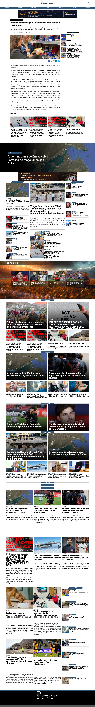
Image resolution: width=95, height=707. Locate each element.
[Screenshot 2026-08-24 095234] (75, 126)
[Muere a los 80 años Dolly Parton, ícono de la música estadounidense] (9, 249)
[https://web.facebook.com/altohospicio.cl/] (38, 699)
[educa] (68, 195)
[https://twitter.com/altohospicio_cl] (43, 699)
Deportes (15, 271)
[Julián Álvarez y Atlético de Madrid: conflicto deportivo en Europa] (68, 214)
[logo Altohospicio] (47, 4)
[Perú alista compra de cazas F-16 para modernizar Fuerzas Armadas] (9, 234)
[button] (14, 114)
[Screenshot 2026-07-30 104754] (63, 55)
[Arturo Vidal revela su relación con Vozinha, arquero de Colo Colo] (9, 241)
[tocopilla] (65, 680)
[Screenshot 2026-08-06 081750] (63, 49)
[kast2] (68, 205)
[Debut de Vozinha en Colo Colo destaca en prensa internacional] (68, 186)
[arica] (65, 667)
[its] (65, 630)
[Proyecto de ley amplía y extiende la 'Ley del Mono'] (65, 617)
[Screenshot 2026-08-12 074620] (63, 43)
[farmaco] (65, 655)
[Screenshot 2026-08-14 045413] (63, 37)
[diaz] (65, 592)
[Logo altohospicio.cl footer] (47, 696)
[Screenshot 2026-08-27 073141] (38, 126)
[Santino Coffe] (47, 180)
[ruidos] (65, 604)
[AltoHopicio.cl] (7, 3)
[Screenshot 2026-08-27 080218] (19, 126)
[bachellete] (68, 223)
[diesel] (65, 642)
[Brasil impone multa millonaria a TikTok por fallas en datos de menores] (9, 256)
